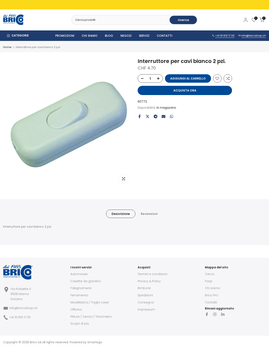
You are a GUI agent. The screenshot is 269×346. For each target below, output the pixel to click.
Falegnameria (80, 288)
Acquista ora (184, 90)
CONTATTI (164, 36)
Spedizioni (145, 295)
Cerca (209, 274)
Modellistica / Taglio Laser (89, 302)
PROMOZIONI (64, 36)
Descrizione (121, 214)
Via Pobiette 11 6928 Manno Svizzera (21, 294)
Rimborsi (144, 288)
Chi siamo (212, 288)
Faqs (208, 281)
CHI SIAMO (90, 36)
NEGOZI (126, 36)
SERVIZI (144, 36)
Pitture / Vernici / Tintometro (91, 317)
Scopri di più (79, 323)
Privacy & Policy (149, 281)
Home (7, 47)
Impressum (146, 309)
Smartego (94, 342)
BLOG (109, 36)
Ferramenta (79, 295)
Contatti (211, 302)
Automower (79, 274)
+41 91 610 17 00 (225, 35)
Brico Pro (211, 295)
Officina (76, 309)
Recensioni (149, 214)
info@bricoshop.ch (253, 35)
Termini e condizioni (152, 274)
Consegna (146, 302)
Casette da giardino (85, 281)
